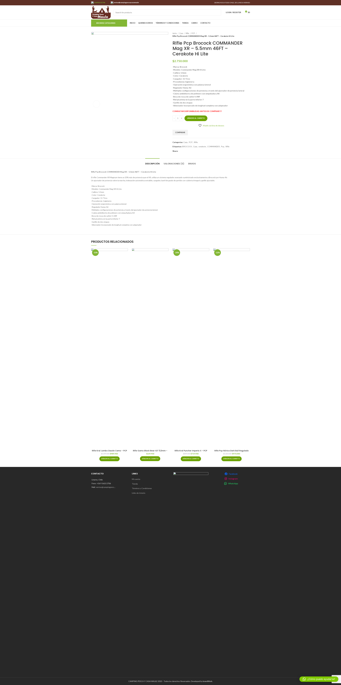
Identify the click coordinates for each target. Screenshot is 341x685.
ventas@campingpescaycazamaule (126, 2)
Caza (181, 33)
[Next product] (248, 34)
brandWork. (208, 681)
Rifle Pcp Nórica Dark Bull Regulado (231, 450)
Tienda (135, 484)
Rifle (187, 33)
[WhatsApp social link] (180, 151)
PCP (193, 33)
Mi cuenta (136, 479)
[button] (109, 458)
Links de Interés (138, 493)
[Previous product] (243, 34)
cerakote (202, 146)
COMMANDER (213, 146)
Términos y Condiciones (142, 488)
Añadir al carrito (196, 118)
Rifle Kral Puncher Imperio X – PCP (191, 450)
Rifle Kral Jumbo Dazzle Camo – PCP (109, 450)
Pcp (222, 146)
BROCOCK (187, 146)
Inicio (174, 33)
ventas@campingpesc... (105, 487)
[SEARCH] (218, 12)
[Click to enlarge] (96, 104)
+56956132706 (99, 2)
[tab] (152, 162)
